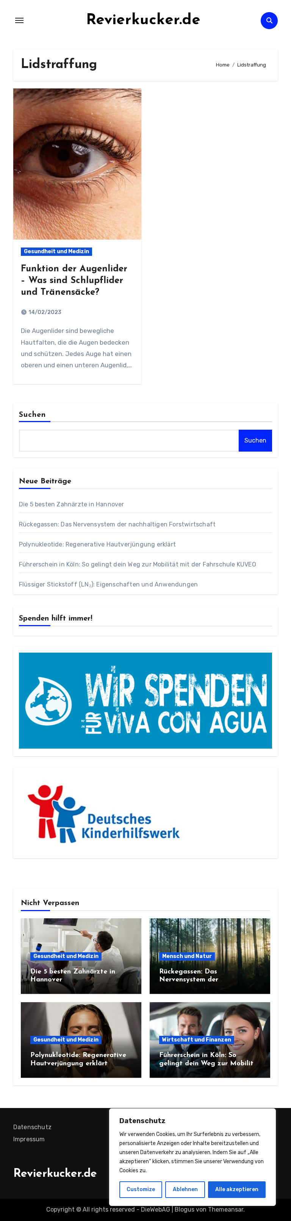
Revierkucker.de (143, 20)
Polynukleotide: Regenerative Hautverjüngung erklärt (97, 544)
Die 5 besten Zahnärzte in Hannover (71, 504)
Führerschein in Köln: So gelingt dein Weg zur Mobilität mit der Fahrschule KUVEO (137, 564)
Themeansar (225, 1209)
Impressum (29, 1139)
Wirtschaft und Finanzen (196, 1040)
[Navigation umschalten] (19, 20)
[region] (192, 1157)
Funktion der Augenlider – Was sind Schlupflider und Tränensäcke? (74, 281)
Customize (141, 1189)
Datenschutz (32, 1127)
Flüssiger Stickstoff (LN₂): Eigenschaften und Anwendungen (108, 584)
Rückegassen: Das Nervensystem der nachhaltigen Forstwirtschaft (117, 524)
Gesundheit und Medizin (56, 251)
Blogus (184, 1209)
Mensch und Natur (187, 956)
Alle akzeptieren (236, 1189)
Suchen (32, 415)
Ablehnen (185, 1189)
